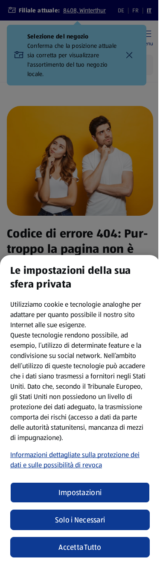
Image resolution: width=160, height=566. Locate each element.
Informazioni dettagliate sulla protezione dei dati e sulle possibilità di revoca (75, 460)
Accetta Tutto (80, 547)
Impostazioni (80, 492)
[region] (80, 410)
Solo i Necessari (80, 519)
